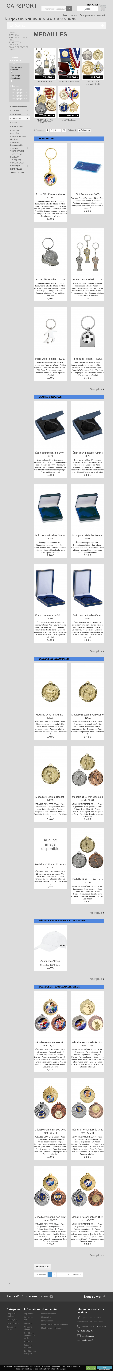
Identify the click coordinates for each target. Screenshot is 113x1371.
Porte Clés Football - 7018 (50, 279)
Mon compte (70, 15)
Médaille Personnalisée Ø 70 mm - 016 (87, 1044)
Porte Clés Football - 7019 (87, 279)
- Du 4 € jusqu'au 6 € (18, 99)
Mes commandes (48, 1314)
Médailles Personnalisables (16, 143)
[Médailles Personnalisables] (69, 102)
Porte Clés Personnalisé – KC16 (50, 196)
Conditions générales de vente (29, 1335)
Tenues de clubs (17, 172)
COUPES (13, 32)
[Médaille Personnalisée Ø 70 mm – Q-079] (50, 1015)
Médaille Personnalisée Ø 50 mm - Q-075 (87, 1219)
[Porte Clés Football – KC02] (50, 331)
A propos (28, 1341)
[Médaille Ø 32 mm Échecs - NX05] (50, 844)
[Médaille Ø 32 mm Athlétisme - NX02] (87, 687)
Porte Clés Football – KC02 (50, 358)
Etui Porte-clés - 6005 (87, 194)
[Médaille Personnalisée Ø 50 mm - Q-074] (50, 1102)
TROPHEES (14, 35)
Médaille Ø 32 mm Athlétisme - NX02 (87, 716)
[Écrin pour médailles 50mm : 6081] (50, 508)
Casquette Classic (50, 961)
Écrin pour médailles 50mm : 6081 (50, 537)
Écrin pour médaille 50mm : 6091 (50, 617)
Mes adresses (47, 1321)
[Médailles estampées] (92, 64)
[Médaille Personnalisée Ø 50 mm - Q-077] (50, 1190)
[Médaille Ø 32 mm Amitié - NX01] (50, 687)
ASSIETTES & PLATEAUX (16, 155)
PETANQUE (15, 166)
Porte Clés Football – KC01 (87, 358)
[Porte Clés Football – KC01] (87, 331)
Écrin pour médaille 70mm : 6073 (87, 454)
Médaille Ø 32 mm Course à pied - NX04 (87, 798)
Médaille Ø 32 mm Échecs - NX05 (50, 866)
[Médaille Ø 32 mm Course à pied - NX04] (87, 770)
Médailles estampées (14, 132)
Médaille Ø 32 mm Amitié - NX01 (50, 716)
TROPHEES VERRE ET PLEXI (17, 149)
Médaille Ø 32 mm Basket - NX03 (50, 798)
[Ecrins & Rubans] (69, 64)
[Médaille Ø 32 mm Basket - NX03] (50, 770)
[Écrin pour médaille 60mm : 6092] (87, 588)
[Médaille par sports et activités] (45, 102)
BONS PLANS (16, 169)
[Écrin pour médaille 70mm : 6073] (87, 425)
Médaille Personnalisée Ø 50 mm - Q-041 (87, 1131)
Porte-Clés (15, 123)
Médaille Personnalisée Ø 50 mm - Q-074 (50, 1131)
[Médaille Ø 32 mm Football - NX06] (87, 852)
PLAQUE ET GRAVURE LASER (17, 161)
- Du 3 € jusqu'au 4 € (18, 96)
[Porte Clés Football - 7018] (50, 252)
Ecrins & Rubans (17, 127)
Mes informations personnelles (54, 1324)
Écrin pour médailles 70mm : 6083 (87, 537)
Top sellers (28, 1314)
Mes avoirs (46, 1317)
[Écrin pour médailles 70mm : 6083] (87, 508)
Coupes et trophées (18, 107)
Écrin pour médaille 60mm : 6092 (87, 617)
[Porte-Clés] (45, 64)
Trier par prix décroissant (15, 77)
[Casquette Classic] (50, 941)
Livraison (28, 1323)
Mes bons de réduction (51, 1328)
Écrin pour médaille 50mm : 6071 (50, 454)
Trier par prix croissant (15, 68)
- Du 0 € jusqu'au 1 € (18, 89)
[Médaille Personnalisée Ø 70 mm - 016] (87, 1015)
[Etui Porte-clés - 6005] (87, 167)
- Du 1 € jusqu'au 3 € (18, 93)
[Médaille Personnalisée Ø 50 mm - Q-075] (87, 1190)
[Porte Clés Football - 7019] (87, 252)
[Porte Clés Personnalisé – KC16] (50, 167)
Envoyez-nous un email (92, 15)
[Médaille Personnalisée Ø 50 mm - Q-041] (87, 1102)
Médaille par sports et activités (18, 138)
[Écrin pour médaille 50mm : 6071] (50, 425)
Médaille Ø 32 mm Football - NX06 (87, 881)
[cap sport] (22, 8)
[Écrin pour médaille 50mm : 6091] (50, 588)
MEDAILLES (16, 119)
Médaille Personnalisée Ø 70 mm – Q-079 (50, 1044)
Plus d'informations (104, 1367)
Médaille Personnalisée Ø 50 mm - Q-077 (50, 1219)
